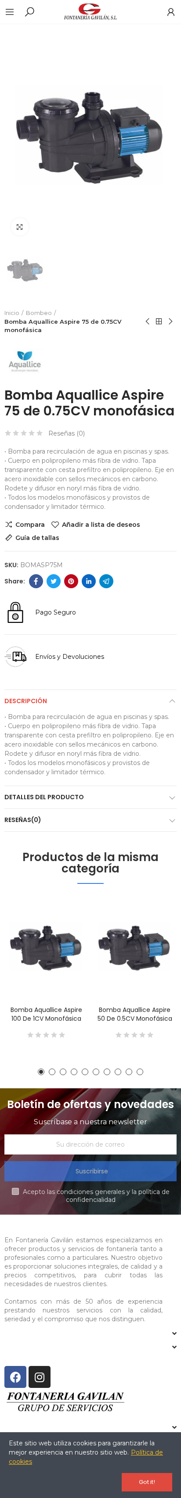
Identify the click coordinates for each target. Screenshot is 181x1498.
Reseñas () (66, 433)
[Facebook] (15, 1377)
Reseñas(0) (22, 819)
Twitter (54, 581)
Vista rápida (66, 945)
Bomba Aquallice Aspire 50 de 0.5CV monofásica (135, 1014)
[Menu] (14, 12)
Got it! (147, 1482)
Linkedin (89, 581)
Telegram (106, 581)
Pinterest (71, 581)
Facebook (36, 581)
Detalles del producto (44, 797)
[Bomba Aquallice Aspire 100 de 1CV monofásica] (46, 947)
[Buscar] (29, 11)
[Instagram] (40, 1377)
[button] (41, 1072)
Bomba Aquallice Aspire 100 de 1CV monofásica (46, 1014)
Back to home (159, 321)
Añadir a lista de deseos (101, 525)
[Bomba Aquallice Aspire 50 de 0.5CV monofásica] (135, 947)
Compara (30, 525)
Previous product (148, 321)
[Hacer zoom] (20, 227)
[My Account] (166, 12)
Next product (170, 321)
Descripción (25, 701)
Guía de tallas (37, 538)
